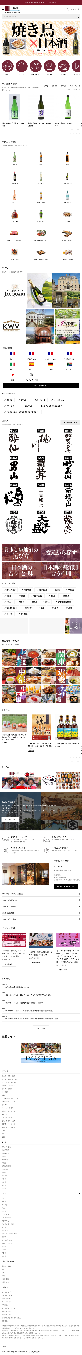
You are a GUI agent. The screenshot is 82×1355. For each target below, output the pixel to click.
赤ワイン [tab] (55, 86)
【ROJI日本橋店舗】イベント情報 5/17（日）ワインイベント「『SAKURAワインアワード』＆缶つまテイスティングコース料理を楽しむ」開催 (68, 956)
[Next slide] (48, 55)
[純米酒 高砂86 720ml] (67, 107)
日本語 (4, 1346)
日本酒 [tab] (46, 86)
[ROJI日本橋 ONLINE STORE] (41, 290)
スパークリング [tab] (75, 86)
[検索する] (77, 16)
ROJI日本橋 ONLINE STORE (16, 1352)
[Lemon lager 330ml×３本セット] (67, 727)
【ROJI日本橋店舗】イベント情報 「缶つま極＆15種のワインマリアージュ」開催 (14, 953)
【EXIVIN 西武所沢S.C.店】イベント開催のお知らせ (40, 953)
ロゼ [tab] (68, 90)
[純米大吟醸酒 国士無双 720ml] (41, 107)
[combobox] (41, 16)
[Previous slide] (34, 55)
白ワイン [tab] (64, 86)
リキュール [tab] (76, 90)
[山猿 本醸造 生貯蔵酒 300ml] (14, 107)
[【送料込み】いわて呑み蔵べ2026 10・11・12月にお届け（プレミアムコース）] (41, 727)
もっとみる (41, 1028)
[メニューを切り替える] (3, 9)
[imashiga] (41, 1053)
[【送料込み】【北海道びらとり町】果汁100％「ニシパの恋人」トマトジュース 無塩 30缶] (14, 723)
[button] (38, 54)
